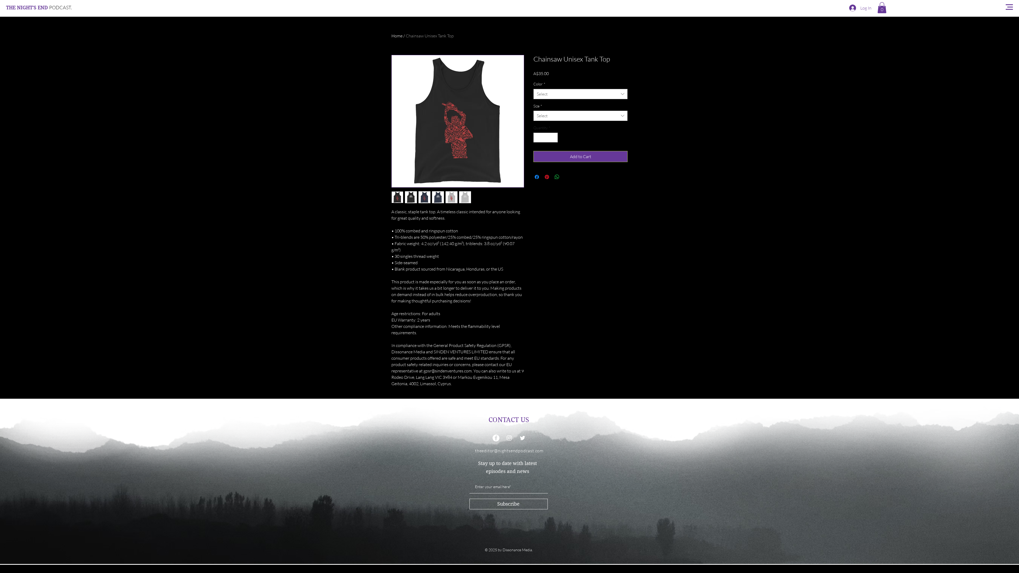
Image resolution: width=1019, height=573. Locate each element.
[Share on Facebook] (537, 177)
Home (397, 35)
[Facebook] (496, 438)
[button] (882, 7)
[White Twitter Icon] (522, 438)
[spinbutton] (545, 137)
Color (539, 84)
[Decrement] (537, 137)
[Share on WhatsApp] (557, 177)
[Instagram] (509, 438)
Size (537, 106)
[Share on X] (567, 177)
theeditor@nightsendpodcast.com (509, 450)
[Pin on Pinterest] (547, 177)
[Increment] (553, 137)
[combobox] (580, 94)
